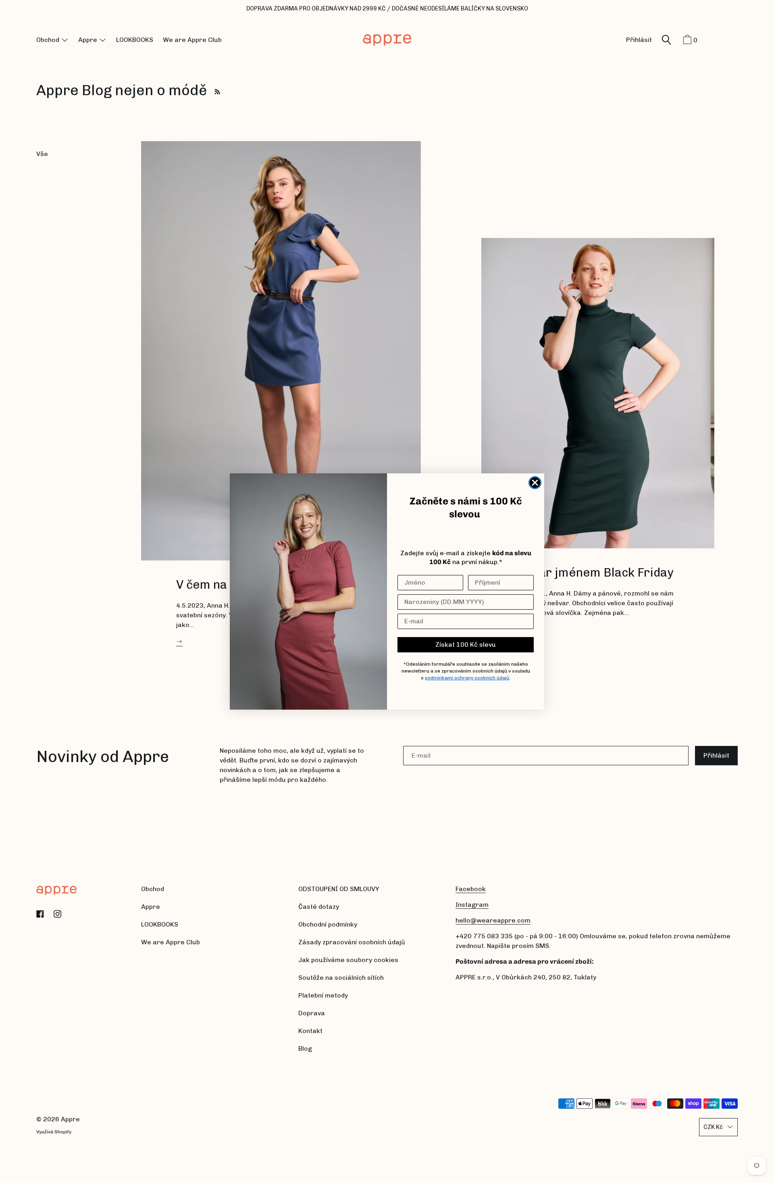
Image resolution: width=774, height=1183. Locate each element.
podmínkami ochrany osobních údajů (467, 678)
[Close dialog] (535, 483)
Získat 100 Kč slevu (465, 644)
